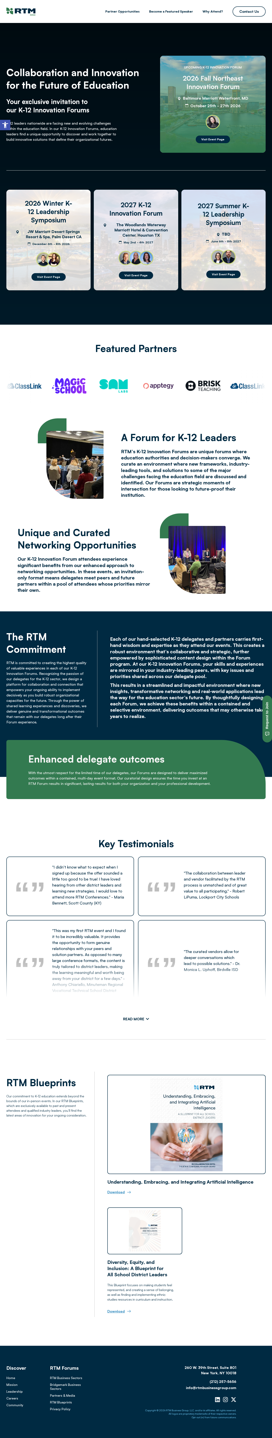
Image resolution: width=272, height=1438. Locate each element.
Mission (12, 1385)
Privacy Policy (60, 1409)
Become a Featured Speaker (171, 11)
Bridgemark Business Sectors (65, 1387)
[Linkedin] (217, 1399)
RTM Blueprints (61, 1402)
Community (14, 1405)
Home (10, 1378)
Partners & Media (62, 1395)
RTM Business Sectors (66, 1378)
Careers (12, 1398)
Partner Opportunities (122, 11)
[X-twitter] (233, 1399)
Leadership (14, 1391)
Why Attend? (213, 11)
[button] (5, 125)
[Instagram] (225, 1399)
